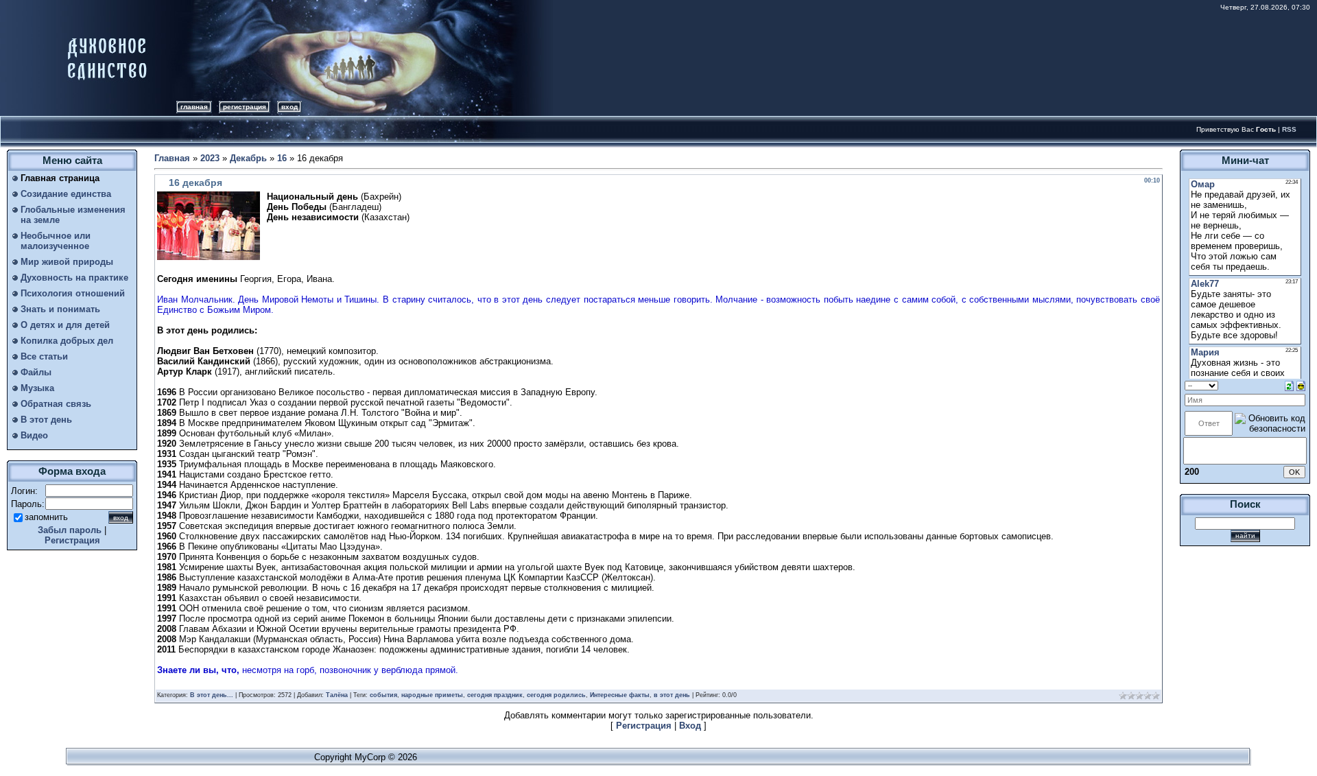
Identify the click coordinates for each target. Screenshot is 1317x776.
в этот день (672, 695)
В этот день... (211, 695)
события (383, 695)
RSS (1289, 129)
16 (282, 158)
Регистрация (244, 106)
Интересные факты (620, 695)
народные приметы (432, 695)
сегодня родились (556, 695)
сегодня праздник (495, 695)
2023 (210, 158)
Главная (194, 106)
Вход (289, 106)
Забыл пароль (70, 530)
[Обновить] (1289, 385)
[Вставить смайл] (1300, 385)
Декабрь (248, 158)
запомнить (46, 517)
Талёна (337, 695)
